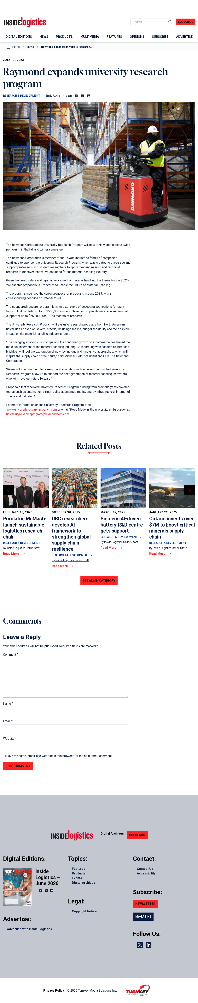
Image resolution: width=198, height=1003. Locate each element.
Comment (10, 654)
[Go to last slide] (8, 490)
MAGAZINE (143, 916)
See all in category (99, 580)
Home (16, 46)
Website (9, 738)
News (30, 46)
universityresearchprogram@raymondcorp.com (37, 414)
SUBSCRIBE (137, 835)
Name (8, 704)
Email (8, 721)
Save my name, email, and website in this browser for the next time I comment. (59, 756)
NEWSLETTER (145, 904)
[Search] (170, 22)
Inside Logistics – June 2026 (47, 877)
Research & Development (21, 95)
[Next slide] (189, 490)
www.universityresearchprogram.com (32, 409)
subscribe (185, 21)
